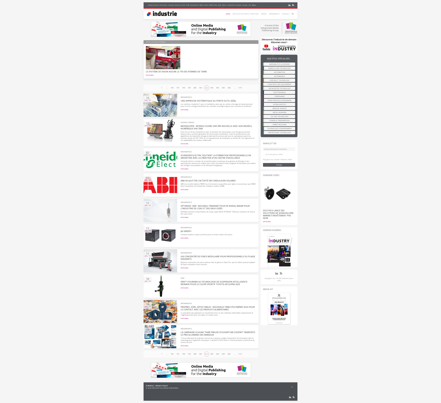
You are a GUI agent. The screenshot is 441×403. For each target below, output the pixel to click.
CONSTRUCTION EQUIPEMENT (279, 84)
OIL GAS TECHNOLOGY (279, 116)
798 (183, 88)
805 (223, 88)
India (215, 5)
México (224, 5)
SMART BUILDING (279, 124)
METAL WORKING (279, 112)
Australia (171, 5)
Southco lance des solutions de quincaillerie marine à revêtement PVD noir (278, 214)
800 (195, 88)
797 (177, 88)
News (228, 14)
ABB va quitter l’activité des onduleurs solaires (208, 180)
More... (254, 5)
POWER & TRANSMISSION (280, 120)
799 (189, 88)
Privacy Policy (161, 386)
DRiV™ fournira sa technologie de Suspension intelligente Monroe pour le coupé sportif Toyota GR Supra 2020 (214, 283)
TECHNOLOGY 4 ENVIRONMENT (279, 128)
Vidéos (264, 14)
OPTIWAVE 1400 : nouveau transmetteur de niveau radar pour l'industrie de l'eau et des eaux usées (215, 207)
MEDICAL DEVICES (280, 108)
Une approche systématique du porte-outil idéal (208, 100)
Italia (211, 5)
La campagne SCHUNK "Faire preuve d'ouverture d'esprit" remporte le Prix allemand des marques (218, 333)
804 (217, 88)
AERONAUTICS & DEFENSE (279, 64)
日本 (219, 5)
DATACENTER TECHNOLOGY (280, 88)
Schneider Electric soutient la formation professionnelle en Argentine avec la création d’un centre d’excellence (216, 156)
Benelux (177, 5)
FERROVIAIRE (280, 96)
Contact (286, 14)
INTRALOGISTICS (279, 104)
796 (172, 88)
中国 (187, 5)
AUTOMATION (279, 72)
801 (200, 88)
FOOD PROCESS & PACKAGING (279, 100)
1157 (240, 88)
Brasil (183, 5)
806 (229, 88)
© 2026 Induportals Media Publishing (162, 388)
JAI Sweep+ (186, 231)
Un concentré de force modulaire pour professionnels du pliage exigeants (218, 257)
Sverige (245, 5)
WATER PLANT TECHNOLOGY (279, 132)
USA (249, 5)
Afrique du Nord (153, 5)
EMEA (201, 5)
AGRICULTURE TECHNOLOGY (279, 68)
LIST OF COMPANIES (153, 390)
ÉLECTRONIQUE (279, 92)
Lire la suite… (150, 75)
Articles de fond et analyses (246, 14)
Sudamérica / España (234, 5)
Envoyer (279, 165)
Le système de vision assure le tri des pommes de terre (176, 71)
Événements (274, 14)
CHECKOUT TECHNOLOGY (280, 80)
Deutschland (194, 5)
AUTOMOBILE (279, 76)
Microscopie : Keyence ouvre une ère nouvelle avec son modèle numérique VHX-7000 (216, 127)
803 (212, 88)
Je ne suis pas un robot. (274, 154)
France (206, 5)
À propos (150, 386)
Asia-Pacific (163, 5)
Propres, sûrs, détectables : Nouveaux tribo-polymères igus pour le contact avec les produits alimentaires (218, 308)
